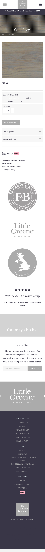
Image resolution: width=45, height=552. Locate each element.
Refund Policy (22, 434)
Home (3, 34)
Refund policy (22, 471)
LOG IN (22, 481)
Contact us (22, 423)
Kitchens (22, 454)
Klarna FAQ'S (22, 441)
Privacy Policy (22, 430)
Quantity (11, 110)
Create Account (22, 484)
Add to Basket (10, 122)
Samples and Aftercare (22, 464)
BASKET (22, 450)
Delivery (22, 426)
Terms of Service (22, 437)
